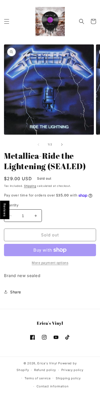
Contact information (53, 386)
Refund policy (45, 370)
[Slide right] (62, 144)
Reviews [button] (5, 210)
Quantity (11, 205)
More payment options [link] (50, 263)
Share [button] (15, 292)
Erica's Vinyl (47, 363)
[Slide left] (38, 144)
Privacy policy (72, 370)
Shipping (30, 185)
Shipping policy (68, 378)
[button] (7, 21)
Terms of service (37, 378)
